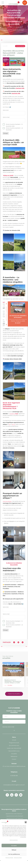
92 (9, 424)
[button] (25, 822)
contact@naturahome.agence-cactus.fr (14, 785)
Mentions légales (9, 857)
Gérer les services (14, 840)
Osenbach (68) (20, 88)
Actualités (14, 753)
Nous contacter (24, 2)
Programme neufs (14, 742)
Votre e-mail (6, 117)
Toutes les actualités (14, 40)
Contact (14, 759)
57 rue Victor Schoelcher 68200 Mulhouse (14, 766)
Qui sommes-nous (14, 745)
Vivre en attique (7, 501)
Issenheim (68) (16, 93)
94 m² (13, 424)
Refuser (14, 850)
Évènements (20, 46)
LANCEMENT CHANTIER (6, 314)
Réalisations (14, 756)
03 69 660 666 (14, 775)
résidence (14, 413)
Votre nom (6, 110)
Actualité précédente (3, 646)
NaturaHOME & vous (14, 751)
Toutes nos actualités (14, 694)
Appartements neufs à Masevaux (14, 813)
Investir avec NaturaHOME (14, 748)
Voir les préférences (14, 854)
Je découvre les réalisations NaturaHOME (14, 564)
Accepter (14, 845)
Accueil (14, 740)
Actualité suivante (25, 646)
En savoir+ (18, 322)
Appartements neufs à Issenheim (14, 818)
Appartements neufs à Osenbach (14, 816)
